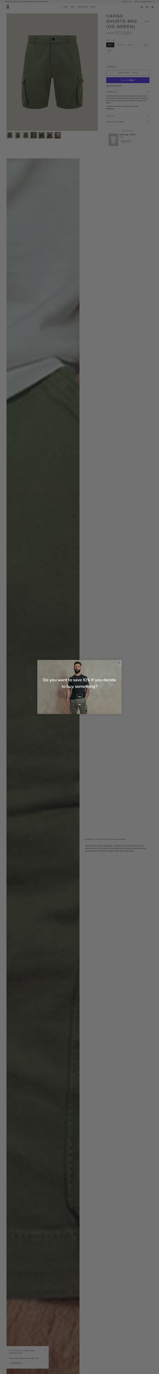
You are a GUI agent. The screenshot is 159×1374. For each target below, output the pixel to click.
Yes (79, 696)
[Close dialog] (119, 663)
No (79, 704)
